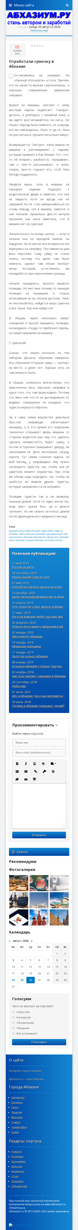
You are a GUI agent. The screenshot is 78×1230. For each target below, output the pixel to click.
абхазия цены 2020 (19, 530)
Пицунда (16, 1112)
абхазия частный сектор (48, 540)
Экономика (18, 1161)
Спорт (15, 1176)
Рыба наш (19, 686)
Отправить (39, 835)
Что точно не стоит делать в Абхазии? (39, 607)
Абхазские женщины (26, 646)
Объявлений (25, 1023)
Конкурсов (24, 1017)
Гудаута (16, 1122)
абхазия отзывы (25, 540)
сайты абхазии (27, 533)
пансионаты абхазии (21, 536)
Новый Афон (19, 1127)
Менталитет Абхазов (27, 636)
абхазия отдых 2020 (42, 530)
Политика (17, 1156)
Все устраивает (27, 1033)
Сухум (15, 1132)
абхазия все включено (46, 536)
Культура (16, 1166)
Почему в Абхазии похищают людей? (38, 706)
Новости (16, 1151)
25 (22, 980)
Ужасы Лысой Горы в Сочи (31, 577)
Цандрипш (18, 1097)
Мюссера (17, 1117)
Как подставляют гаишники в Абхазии (39, 676)
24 (13, 980)
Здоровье (17, 1181)
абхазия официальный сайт (52, 533)
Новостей (23, 1012)
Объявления (19, 1186)
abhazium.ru (39, 18)
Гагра (14, 1107)
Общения (23, 1028)
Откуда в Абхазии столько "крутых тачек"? (42, 666)
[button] (17, 763)
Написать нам (39, 30)
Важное (22, 852)
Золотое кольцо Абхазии (30, 656)
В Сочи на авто (23, 567)
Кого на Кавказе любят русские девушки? (41, 617)
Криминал (17, 1171)
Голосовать (39, 1042)
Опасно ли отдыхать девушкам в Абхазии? (42, 627)
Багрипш (17, 1102)
